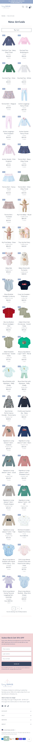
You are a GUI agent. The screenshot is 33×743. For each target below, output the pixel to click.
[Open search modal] (23, 7)
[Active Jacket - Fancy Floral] (24, 122)
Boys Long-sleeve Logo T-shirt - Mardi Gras (24, 354)
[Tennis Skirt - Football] (9, 205)
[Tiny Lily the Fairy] (24, 233)
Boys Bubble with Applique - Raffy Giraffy (9, 383)
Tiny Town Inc (13, 732)
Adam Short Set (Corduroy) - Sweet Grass (24, 324)
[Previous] (3, 2)
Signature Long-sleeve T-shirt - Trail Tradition (8, 532)
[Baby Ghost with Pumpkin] (24, 259)
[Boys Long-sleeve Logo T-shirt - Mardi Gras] (24, 342)
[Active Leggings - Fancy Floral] (24, 94)
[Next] (30, 2)
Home (3, 16)
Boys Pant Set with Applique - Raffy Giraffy (24, 383)
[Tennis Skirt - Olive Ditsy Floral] (24, 178)
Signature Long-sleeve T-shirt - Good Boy (9, 472)
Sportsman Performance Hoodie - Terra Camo (9, 413)
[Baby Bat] (9, 259)
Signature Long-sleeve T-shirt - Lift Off (24, 502)
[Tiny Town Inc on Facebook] (3, 706)
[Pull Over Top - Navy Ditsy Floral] (9, 41)
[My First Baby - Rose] (9, 233)
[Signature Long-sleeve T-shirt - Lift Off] (24, 491)
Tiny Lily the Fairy (24, 242)
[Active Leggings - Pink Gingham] (9, 122)
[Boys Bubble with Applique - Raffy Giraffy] (9, 372)
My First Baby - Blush (24, 214)
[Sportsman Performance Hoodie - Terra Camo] (9, 402)
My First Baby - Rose (9, 242)
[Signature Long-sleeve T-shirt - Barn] (24, 431)
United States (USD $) (9, 730)
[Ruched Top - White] (24, 69)
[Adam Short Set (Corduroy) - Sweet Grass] (24, 313)
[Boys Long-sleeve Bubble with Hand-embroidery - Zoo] (9, 550)
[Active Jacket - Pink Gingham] (9, 150)
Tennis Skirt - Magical (9, 104)
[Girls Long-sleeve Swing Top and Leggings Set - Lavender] (9, 582)
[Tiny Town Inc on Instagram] (5, 706)
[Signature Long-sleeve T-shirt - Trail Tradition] (9, 520)
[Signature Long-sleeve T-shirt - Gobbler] (9, 431)
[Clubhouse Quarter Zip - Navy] (24, 402)
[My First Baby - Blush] (24, 205)
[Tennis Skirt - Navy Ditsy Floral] (24, 150)
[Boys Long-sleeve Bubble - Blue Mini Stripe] (24, 582)
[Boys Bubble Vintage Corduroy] (9, 285)
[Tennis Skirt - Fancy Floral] (9, 178)
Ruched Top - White (24, 78)
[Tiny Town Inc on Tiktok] (8, 706)
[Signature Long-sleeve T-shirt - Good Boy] (9, 461)
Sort (17, 30)
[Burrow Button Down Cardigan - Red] (9, 313)
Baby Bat (9, 268)
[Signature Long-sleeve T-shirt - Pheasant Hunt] (24, 461)
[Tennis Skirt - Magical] (9, 94)
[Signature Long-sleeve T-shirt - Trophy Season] (9, 491)
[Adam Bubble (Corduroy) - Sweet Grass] (9, 342)
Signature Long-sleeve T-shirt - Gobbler (8, 443)
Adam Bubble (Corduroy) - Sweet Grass (8, 354)
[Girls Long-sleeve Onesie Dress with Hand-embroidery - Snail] (24, 550)
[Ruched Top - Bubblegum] (24, 41)
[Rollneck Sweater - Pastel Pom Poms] (24, 520)
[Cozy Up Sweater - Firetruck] (24, 285)
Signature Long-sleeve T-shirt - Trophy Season (8, 502)
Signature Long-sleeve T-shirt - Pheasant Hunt (24, 472)
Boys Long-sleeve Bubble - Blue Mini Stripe (24, 593)
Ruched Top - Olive (8, 78)
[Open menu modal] (27, 7)
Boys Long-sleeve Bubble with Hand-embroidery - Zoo (8, 561)
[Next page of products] (21, 608)
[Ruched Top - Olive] (9, 69)
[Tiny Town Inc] (6, 6)
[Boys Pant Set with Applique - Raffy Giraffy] (24, 372)
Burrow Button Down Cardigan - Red (8, 324)
